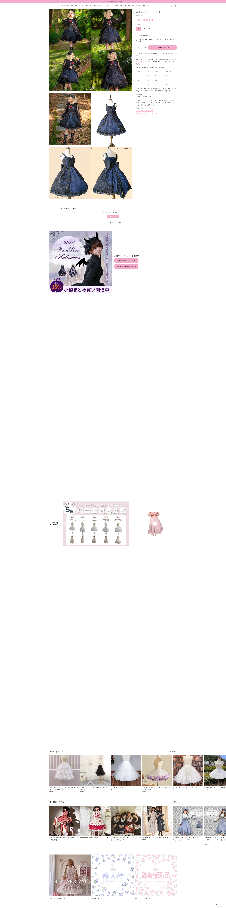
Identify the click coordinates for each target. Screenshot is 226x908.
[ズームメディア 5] (70, 119)
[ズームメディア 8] (111, 173)
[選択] (76, 783)
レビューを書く (113, 217)
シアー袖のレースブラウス (144, 111)
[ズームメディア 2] (111, 29)
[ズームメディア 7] (70, 173)
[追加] (200, 833)
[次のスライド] (175, 774)
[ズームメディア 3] (70, 70)
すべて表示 (173, 752)
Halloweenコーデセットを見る (126, 266)
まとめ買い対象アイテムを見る (126, 260)
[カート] (175, 6)
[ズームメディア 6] (111, 119)
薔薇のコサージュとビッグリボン (146, 113)
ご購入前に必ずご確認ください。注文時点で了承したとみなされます (157, 40)
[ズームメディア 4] (111, 70)
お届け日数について (144, 35)
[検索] (168, 6)
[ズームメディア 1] (70, 29)
